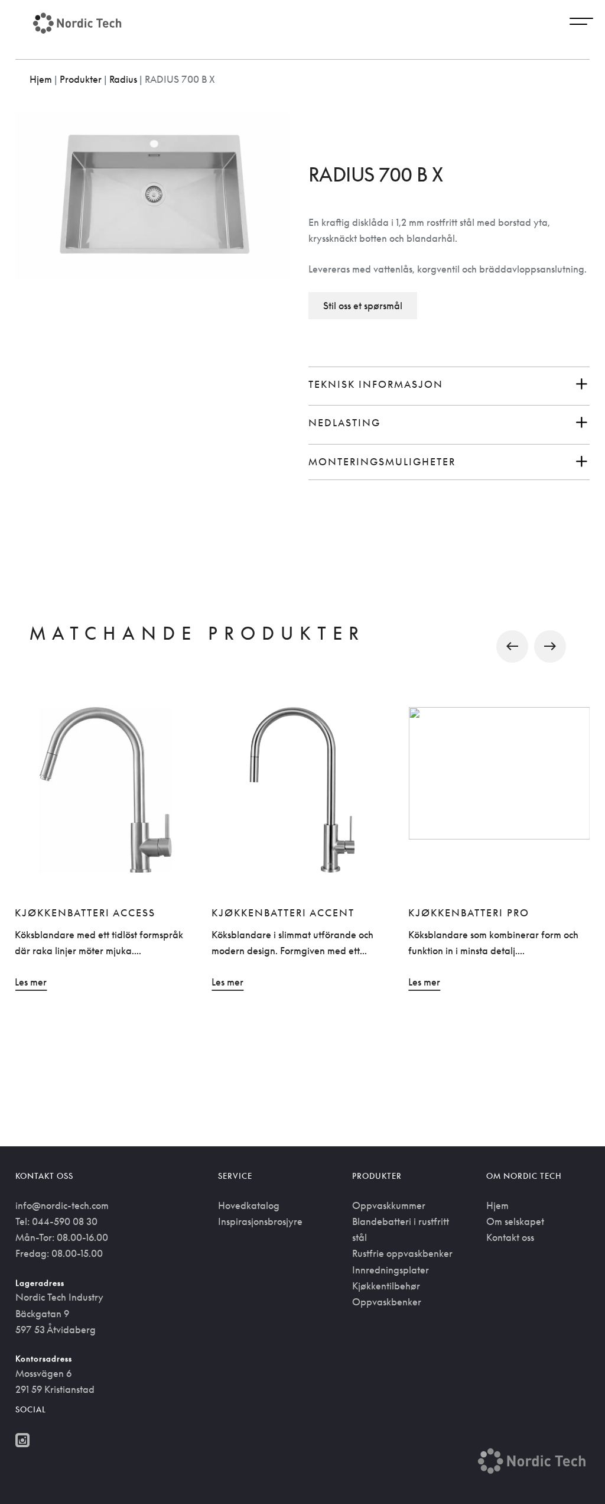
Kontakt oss (510, 1237)
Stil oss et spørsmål (362, 306)
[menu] (581, 23)
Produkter (81, 79)
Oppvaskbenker (386, 1302)
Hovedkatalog (248, 1205)
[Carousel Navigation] (302, 646)
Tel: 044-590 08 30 (56, 1221)
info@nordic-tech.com (62, 1205)
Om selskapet (515, 1221)
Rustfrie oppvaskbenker (402, 1253)
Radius (123, 79)
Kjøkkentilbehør (386, 1286)
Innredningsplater (390, 1270)
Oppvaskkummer (388, 1205)
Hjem (41, 79)
